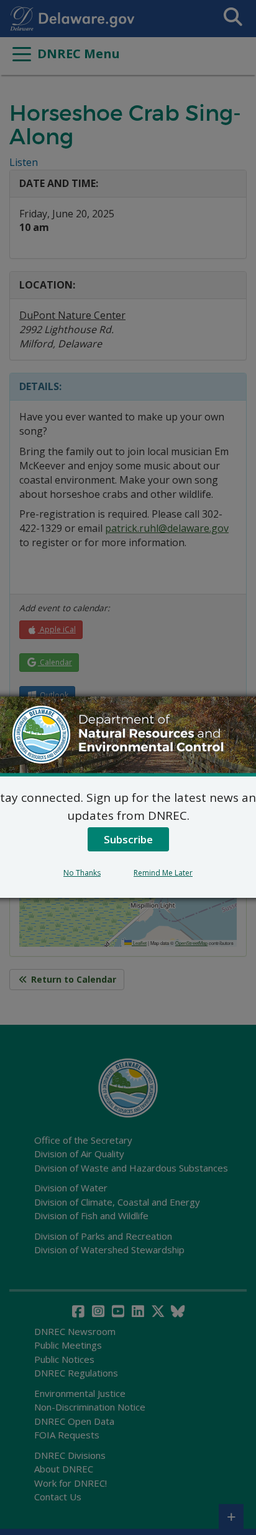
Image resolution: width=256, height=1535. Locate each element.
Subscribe (128, 839)
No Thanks (82, 873)
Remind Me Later (163, 873)
